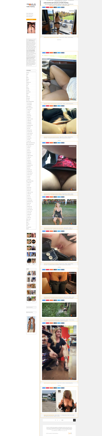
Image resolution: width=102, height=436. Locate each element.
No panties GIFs (29, 131)
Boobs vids (29, 190)
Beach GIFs (29, 114)
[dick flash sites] (33, 248)
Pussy (27, 222)
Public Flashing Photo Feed (31, 142)
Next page (74, 420)
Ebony (27, 87)
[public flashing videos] (33, 241)
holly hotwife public (48, 4)
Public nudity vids (30, 209)
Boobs (27, 80)
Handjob (28, 88)
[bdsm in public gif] (29, 292)
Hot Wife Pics (29, 163)
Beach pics (28, 150)
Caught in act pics (30, 155)
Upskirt (28, 228)
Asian (27, 74)
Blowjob (28, 79)
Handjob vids (29, 198)
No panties (28, 98)
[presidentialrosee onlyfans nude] (33, 273)
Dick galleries (29, 106)
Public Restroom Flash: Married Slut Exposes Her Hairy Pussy (53, 297)
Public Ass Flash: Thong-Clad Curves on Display (51, 37)
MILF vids (28, 204)
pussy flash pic (52, 5)
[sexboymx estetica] (29, 241)
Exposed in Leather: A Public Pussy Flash (50, 103)
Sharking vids (29, 214)
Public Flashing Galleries (30, 101)
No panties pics (29, 171)
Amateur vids (29, 182)
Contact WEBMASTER (54, 430)
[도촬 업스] (33, 292)
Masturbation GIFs (30, 125)
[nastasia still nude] (29, 254)
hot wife (54, 320)
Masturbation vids (30, 201)
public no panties (62, 137)
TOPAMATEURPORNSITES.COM (58, 0)
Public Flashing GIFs (29, 16)
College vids (29, 193)
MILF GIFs (28, 128)
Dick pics (28, 158)
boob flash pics (70, 4)
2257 (58, 430)
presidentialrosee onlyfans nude (34, 276)
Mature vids (29, 203)
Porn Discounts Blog (57, 1)
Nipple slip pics (29, 169)
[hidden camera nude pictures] (29, 286)
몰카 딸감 (29, 301)
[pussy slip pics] (33, 254)
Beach (27, 77)
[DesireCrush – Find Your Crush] (31, 28)
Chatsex (61, 1)
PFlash (66, 37)
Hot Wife (28, 90)
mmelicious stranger (65, 5)
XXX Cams (64, 1)
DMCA (60, 430)
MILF (44, 416)
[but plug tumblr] (33, 286)
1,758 (62, 420)
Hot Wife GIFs (29, 123)
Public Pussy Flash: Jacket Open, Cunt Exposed (51, 263)
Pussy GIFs (28, 136)
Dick (27, 85)
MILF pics (28, 168)
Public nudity (28, 219)
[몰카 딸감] (29, 298)
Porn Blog (28, 99)
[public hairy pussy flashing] (29, 273)
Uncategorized (29, 227)
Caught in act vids (30, 192)
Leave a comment (57, 416)
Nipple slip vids (29, 206)
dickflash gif (59, 4)
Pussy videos (29, 212)
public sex (62, 320)
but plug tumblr (34, 288)
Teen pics (28, 177)
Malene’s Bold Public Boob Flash (49, 415)
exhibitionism (51, 320)
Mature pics (29, 166)
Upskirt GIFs (29, 141)
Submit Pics (31, 19)
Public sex (28, 220)
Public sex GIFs (29, 134)
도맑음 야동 (33, 301)
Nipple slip (28, 96)
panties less (54, 137)
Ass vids (28, 185)
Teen (27, 225)
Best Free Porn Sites (30, 312)
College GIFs (29, 120)
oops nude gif (64, 4)
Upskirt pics (29, 179)
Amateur (28, 72)
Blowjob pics (29, 152)
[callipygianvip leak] (29, 260)
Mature (28, 93)
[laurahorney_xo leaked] (33, 279)
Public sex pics (29, 174)
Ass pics (28, 149)
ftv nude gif (55, 4)
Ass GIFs (28, 112)
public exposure (58, 320)
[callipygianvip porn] (29, 248)
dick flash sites (34, 250)
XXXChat (66, 0)
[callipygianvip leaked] (33, 260)
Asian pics (28, 147)
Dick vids (28, 195)
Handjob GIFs (29, 122)
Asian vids (28, 184)
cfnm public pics (58, 5)
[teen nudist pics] (33, 235)
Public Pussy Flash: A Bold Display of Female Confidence (53, 193)
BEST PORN (51, 0)
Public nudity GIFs (30, 133)
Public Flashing (31, 6)
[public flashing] (29, 235)
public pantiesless (68, 137)
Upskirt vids (29, 217)
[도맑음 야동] (33, 298)
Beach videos (29, 187)
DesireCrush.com (71, 0)
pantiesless (57, 137)
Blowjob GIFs (29, 115)
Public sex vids (29, 211)
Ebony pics (29, 160)
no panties (50, 137)
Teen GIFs (28, 139)
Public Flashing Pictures (30, 144)
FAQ (66, 430)
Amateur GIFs (29, 109)
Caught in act (29, 82)
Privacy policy (63, 430)
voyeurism (65, 320)
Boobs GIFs (29, 117)
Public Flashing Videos (29, 13)
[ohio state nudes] (29, 279)
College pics (29, 157)
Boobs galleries (29, 104)
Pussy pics (28, 176)
